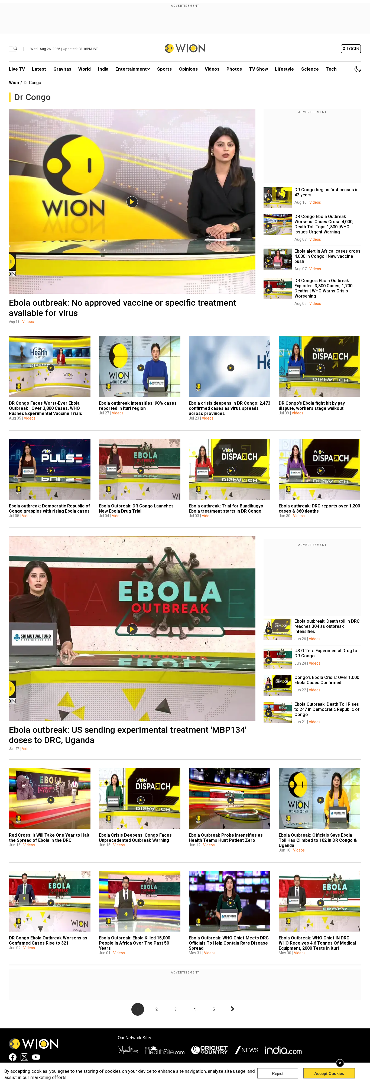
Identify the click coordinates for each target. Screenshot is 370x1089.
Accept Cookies (329, 1073)
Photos (234, 69)
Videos (28, 321)
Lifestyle (284, 69)
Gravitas (62, 69)
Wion (14, 82)
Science (310, 69)
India (103, 69)
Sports (164, 69)
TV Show (258, 69)
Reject (277, 1073)
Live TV (17, 69)
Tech (331, 69)
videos (212, 69)
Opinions (188, 69)
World (84, 69)
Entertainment (131, 69)
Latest (39, 69)
